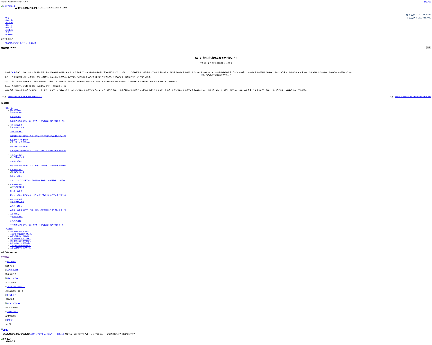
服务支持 (9, 32)
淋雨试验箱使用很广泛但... (20, 248)
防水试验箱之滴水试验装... (20, 243)
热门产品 (9, 108)
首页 (7, 18)
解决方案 (9, 27)
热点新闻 (9, 229)
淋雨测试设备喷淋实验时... (20, 239)
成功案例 (9, 23)
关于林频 (9, 30)
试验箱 (12, 72)
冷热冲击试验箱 (16, 155)
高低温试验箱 (15, 110)
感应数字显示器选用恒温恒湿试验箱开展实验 (413, 97)
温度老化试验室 (16, 199)
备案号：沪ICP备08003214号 (41, 334)
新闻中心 (9, 25)
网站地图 (60, 334)
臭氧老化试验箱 (16, 170)
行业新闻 (32, 43)
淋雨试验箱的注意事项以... (20, 236)
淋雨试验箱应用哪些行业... (20, 246)
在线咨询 (427, 2)
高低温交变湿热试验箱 (19, 140)
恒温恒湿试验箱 (11, 43)
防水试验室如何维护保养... (20, 241)
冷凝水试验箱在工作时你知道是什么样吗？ (25, 97)
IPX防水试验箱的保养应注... (21, 234)
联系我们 (9, 34)
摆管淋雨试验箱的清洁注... (20, 231)
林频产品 (9, 20)
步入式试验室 (15, 214)
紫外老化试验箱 (16, 185)
